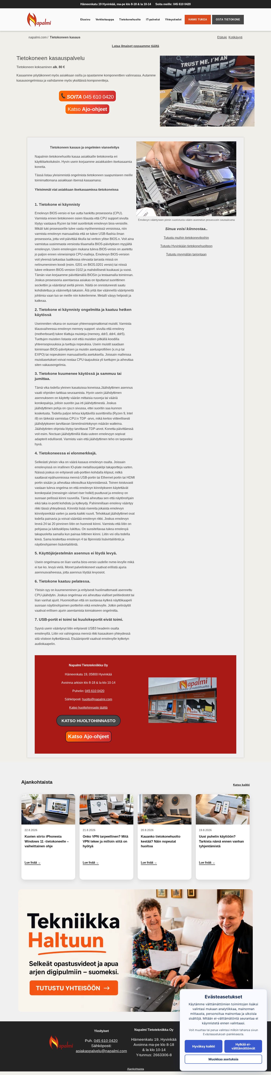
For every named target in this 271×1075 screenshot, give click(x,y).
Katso (87, 109)
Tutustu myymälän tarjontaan (186, 254)
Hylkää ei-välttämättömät (243, 1046)
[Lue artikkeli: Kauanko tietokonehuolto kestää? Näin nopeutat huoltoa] (164, 836)
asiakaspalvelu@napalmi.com (101, 1051)
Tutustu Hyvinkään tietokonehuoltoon (186, 246)
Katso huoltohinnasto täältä (88, 707)
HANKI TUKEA (197, 19)
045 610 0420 (90, 97)
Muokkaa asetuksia (223, 1059)
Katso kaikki (241, 784)
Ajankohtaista (135, 1068)
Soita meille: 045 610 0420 (173, 4)
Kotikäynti (235, 37)
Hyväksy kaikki (203, 1046)
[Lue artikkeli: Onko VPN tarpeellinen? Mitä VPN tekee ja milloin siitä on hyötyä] (106, 836)
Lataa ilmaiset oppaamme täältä (135, 46)
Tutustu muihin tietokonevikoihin (186, 237)
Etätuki (222, 37)
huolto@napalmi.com (97, 699)
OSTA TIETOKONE (228, 19)
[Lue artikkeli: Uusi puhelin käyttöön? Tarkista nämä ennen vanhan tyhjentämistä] (223, 836)
